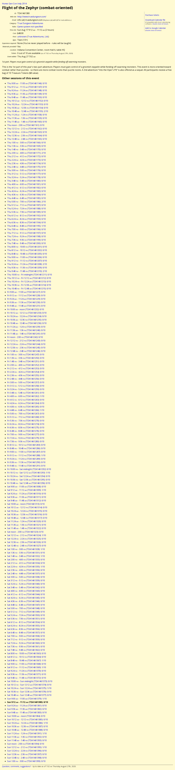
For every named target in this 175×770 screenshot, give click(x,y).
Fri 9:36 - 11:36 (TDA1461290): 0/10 (26, 462)
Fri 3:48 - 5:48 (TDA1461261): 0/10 (25, 392)
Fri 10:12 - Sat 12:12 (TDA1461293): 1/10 (28, 472)
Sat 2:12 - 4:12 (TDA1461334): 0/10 (26, 563)
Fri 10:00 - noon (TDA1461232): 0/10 (25, 309)
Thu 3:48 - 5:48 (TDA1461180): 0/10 (26, 180)
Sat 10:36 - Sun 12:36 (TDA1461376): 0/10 (29, 691)
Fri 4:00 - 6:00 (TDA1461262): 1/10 (25, 396)
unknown (21, 36)
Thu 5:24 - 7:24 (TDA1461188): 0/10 (26, 208)
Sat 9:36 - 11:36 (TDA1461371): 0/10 (26, 674)
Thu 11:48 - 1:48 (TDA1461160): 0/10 (27, 121)
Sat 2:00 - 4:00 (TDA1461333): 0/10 (26, 559)
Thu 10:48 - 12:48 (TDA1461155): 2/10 (27, 111)
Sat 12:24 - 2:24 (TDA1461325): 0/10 (26, 538)
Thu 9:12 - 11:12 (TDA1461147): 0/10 (27, 87)
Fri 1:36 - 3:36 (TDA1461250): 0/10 (25, 358)
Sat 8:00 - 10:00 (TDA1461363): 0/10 (26, 653)
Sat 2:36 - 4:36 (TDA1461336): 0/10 (26, 570)
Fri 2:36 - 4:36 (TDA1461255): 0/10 (25, 375)
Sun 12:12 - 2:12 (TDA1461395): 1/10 (27, 747)
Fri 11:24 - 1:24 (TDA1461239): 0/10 (26, 326)
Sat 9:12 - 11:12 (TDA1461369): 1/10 (26, 667)
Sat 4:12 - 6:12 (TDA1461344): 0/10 (26, 594)
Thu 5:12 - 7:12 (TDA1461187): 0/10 (26, 205)
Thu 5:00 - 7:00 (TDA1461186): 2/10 (26, 201)
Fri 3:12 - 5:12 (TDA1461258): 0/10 (25, 385)
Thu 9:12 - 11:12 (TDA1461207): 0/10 (27, 260)
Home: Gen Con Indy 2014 (14, 3)
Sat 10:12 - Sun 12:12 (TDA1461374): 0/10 (29, 684)
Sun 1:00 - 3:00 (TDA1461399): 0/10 (26, 761)
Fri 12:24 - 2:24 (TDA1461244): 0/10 (26, 344)
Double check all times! (160, 24)
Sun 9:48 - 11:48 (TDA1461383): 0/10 (27, 712)
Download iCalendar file (155, 20)
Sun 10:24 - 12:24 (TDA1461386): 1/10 (27, 723)
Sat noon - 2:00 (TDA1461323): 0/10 (25, 531)
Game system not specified (30, 26)
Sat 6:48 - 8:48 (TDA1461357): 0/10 (26, 632)
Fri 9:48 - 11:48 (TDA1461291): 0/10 (26, 465)
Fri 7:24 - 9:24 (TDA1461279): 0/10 (25, 438)
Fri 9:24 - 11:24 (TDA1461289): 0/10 (26, 458)
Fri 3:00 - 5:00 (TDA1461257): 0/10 (25, 382)
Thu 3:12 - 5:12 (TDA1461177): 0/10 (26, 173)
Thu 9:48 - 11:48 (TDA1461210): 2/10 (27, 271)
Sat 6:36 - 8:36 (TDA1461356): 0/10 (26, 629)
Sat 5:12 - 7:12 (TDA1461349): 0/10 (26, 611)
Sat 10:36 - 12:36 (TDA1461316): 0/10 (27, 514)
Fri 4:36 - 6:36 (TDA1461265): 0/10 (25, 406)
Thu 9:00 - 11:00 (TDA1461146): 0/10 (27, 83)
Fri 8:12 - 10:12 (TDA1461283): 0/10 (26, 444)
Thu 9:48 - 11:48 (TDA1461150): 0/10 (27, 97)
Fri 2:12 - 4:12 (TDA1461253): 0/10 (25, 368)
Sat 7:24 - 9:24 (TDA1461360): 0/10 (26, 643)
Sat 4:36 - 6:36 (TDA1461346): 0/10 (26, 601)
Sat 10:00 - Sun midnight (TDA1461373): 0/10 (29, 681)
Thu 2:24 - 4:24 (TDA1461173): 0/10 (26, 160)
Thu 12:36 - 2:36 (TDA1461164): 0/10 (27, 135)
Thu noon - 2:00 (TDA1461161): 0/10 (25, 125)
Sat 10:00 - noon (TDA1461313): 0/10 (26, 504)
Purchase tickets (152, 15)
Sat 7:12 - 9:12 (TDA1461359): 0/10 (26, 639)
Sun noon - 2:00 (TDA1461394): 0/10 (25, 743)
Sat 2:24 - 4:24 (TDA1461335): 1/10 (26, 566)
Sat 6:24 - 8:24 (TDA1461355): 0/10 (26, 625)
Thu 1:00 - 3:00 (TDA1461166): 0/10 (26, 142)
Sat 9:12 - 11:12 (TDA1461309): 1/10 (26, 490)
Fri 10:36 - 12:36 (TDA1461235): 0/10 (27, 319)
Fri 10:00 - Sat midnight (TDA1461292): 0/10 (29, 469)
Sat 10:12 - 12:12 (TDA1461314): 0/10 (27, 507)
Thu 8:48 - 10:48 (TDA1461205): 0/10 (27, 253)
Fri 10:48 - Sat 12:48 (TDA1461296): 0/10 (28, 483)
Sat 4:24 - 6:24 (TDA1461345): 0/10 (26, 597)
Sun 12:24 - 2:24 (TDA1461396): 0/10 (27, 750)
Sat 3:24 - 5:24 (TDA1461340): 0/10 (26, 583)
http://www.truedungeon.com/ (31, 16)
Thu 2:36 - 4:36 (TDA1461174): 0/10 (26, 163)
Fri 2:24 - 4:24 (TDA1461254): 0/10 (25, 371)
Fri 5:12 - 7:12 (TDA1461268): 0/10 (25, 417)
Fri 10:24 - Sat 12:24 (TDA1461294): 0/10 (28, 476)
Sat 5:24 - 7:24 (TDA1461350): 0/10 (26, 615)
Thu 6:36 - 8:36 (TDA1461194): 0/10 (26, 222)
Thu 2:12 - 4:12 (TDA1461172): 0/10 (26, 156)
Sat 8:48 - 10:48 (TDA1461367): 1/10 (26, 660)
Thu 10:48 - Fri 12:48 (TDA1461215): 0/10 (29, 288)
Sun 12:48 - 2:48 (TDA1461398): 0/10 (27, 757)
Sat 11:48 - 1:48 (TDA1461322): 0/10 (26, 528)
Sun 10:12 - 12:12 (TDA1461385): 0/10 (27, 719)
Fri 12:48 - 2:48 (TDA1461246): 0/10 (26, 351)
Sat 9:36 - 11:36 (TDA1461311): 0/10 (26, 497)
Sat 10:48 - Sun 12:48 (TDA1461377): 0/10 (29, 695)
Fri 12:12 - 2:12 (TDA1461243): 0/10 (26, 340)
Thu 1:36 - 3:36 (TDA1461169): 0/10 (26, 146)
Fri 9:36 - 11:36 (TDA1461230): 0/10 (26, 302)
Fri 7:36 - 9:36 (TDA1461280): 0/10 (25, 441)
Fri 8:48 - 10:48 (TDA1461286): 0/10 (26, 448)
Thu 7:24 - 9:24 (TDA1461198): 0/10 (26, 236)
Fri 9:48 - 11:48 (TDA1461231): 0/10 (26, 305)
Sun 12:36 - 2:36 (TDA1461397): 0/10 (27, 754)
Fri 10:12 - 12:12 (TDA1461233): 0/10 (27, 312)
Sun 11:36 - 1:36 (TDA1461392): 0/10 (27, 736)
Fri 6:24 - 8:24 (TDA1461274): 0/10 (25, 424)
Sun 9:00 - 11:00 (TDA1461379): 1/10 (27, 698)
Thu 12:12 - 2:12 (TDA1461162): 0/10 (27, 128)
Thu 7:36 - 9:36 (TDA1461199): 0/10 (26, 239)
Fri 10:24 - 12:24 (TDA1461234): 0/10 (27, 316)
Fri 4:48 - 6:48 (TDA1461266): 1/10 (25, 410)
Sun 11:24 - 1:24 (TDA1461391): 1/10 (27, 733)
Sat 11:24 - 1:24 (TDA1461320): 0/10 (26, 521)
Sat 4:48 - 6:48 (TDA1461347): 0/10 (26, 604)
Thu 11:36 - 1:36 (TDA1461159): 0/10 (27, 118)
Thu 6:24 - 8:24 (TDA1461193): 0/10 (26, 219)
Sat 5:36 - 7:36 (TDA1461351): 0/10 (26, 618)
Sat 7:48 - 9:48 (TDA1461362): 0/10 (26, 650)
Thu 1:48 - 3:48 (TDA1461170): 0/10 (26, 149)
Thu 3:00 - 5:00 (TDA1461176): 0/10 (26, 170)
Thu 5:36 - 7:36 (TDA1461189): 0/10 (26, 212)
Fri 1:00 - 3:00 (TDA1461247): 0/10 (25, 354)
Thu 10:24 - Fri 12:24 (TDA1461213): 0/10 (29, 281)
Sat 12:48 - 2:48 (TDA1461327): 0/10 (26, 545)
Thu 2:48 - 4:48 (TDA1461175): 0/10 (26, 166)
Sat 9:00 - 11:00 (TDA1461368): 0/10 (26, 663)
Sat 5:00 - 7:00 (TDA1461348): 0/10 (26, 608)
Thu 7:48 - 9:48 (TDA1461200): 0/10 (26, 243)
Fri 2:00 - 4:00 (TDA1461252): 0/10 (25, 365)
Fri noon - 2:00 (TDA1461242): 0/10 (25, 337)
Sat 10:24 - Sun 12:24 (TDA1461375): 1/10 (29, 688)
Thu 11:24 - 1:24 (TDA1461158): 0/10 (27, 114)
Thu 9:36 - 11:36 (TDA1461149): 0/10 (27, 93)
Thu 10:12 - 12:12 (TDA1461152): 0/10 (27, 100)
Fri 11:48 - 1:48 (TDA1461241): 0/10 (26, 333)
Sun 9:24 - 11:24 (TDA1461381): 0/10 (27, 705)
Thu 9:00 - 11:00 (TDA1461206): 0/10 (27, 257)
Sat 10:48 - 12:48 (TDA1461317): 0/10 (27, 517)
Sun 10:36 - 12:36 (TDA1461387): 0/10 (27, 726)
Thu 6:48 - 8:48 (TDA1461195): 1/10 (26, 225)
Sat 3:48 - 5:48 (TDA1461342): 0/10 (26, 587)
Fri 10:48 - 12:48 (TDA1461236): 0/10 (27, 323)
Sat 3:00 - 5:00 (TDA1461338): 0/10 (26, 577)
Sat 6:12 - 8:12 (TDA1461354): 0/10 (26, 622)
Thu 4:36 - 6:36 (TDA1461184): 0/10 (26, 194)
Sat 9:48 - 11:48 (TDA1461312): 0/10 (26, 500)
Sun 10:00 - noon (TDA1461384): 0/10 (26, 716)
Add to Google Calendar (155, 28)
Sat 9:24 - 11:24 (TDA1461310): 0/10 (26, 493)
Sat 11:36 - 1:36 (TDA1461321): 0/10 (26, 524)
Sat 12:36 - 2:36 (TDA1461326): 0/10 (26, 542)
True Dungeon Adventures (30, 23)
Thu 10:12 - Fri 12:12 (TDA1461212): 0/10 (29, 278)
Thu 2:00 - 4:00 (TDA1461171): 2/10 (26, 152)
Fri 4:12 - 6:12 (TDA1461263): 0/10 (25, 399)
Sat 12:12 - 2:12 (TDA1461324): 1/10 (26, 535)
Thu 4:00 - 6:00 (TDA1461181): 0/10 (26, 184)
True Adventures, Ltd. (38, 36)
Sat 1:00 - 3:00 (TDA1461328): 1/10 (26, 549)
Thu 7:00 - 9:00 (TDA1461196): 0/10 (26, 229)
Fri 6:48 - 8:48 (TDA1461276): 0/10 (25, 431)
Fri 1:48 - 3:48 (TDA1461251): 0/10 (25, 361)
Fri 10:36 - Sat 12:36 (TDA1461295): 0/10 (28, 479)
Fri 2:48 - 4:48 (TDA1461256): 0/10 (25, 378)
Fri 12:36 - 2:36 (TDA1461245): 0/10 (26, 347)
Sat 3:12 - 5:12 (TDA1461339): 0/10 (26, 580)
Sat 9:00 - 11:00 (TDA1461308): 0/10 (26, 486)
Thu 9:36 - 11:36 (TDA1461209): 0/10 (27, 267)
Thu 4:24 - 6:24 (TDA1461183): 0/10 (26, 191)
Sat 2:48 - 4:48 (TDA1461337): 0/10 (26, 573)
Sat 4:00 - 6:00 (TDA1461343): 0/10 (26, 590)
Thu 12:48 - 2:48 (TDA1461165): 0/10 (27, 139)
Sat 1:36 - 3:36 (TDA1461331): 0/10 (26, 552)
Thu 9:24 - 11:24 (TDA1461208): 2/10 (27, 264)
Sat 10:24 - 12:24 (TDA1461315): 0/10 (27, 511)
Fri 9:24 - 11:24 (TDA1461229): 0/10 (26, 298)
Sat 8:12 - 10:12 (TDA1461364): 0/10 (26, 656)
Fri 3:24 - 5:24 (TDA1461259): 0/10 (25, 389)
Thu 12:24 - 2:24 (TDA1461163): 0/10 (27, 132)
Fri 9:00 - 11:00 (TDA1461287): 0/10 (26, 451)
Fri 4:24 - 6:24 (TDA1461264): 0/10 (25, 403)
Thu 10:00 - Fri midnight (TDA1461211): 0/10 (29, 274)
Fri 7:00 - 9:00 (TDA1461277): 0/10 (25, 434)
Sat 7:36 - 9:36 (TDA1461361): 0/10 (26, 646)
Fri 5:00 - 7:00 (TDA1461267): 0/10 (25, 413)
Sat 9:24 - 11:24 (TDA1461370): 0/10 (26, 670)
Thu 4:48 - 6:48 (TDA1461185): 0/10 (26, 198)
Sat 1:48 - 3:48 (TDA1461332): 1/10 (26, 556)
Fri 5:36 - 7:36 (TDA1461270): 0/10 (25, 420)
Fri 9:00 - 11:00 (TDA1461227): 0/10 (26, 292)
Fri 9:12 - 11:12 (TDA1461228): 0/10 (26, 295)
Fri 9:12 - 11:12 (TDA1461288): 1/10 (26, 455)
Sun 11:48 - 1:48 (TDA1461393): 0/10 (27, 740)
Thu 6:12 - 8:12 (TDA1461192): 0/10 (26, 215)
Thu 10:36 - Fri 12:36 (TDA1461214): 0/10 (29, 285)
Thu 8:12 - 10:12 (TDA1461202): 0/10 (27, 250)
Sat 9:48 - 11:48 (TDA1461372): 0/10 (26, 677)
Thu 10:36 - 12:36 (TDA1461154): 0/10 (27, 107)
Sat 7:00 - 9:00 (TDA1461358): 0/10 (26, 636)
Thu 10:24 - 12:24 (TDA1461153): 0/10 (27, 104)
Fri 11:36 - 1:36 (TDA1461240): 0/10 (26, 330)
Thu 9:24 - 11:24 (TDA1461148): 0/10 (27, 90)
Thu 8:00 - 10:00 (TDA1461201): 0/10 (27, 246)
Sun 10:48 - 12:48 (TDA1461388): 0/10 (27, 729)
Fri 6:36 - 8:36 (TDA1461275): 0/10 (25, 427)
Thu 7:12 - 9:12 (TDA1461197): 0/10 (26, 233)
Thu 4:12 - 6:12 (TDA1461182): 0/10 (26, 187)
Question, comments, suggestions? (16, 766)
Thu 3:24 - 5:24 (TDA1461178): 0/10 (26, 177)
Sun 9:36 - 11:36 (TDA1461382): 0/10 (27, 709)
